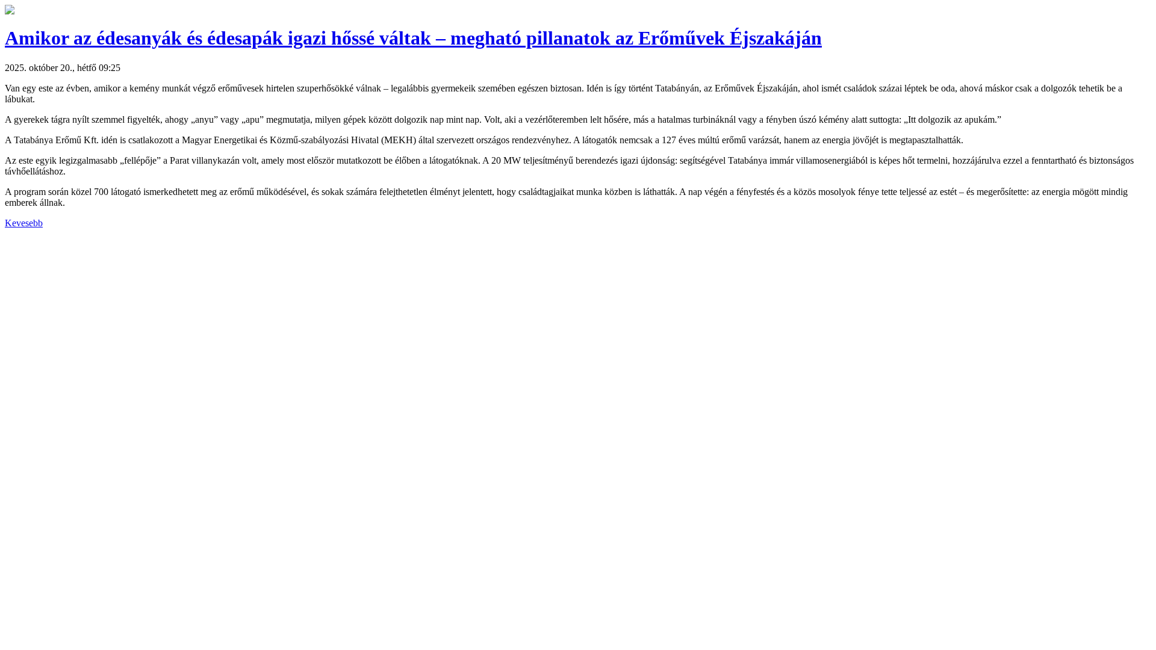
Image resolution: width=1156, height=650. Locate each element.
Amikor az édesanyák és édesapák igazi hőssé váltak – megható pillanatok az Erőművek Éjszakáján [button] (413, 38)
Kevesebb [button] (24, 223)
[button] (9, 11)
